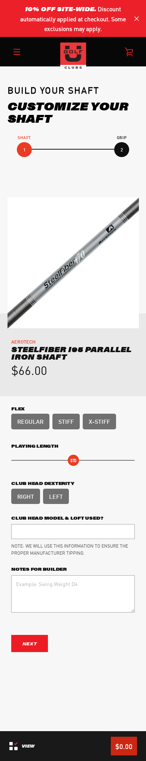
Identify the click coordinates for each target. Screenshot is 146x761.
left (56, 496)
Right (25, 496)
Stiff (66, 421)
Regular (30, 421)
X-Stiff (99, 421)
